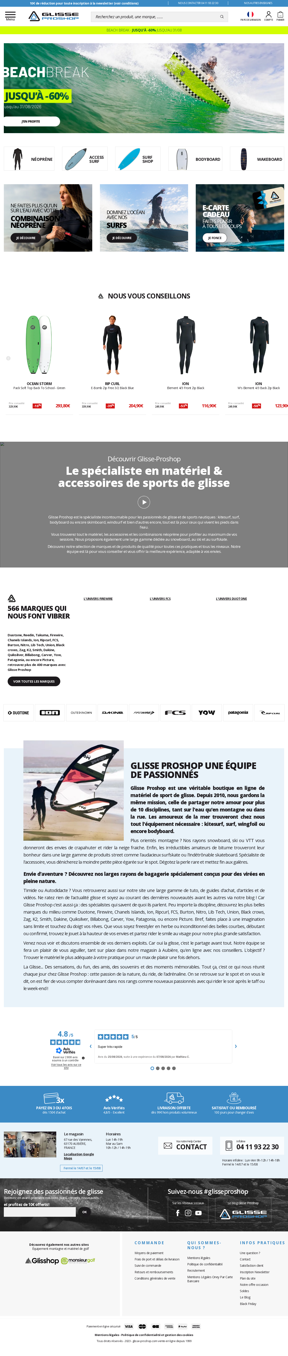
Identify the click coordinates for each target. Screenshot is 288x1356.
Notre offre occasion (254, 1284)
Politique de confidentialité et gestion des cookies (157, 1335)
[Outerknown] (81, 712)
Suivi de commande (148, 1265)
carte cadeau (204, 186)
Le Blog (245, 1297)
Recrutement (196, 1270)
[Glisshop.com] (42, 1261)
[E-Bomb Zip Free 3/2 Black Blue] (112, 348)
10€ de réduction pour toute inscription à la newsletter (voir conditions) (84, 3)
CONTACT (191, 1146)
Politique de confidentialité (205, 1264)
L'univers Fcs (160, 598)
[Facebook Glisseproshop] (178, 1213)
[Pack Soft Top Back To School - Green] (39, 348)
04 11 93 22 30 (257, 1146)
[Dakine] (113, 712)
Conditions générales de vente (155, 1278)
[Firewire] (144, 712)
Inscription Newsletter (254, 1272)
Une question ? (250, 1253)
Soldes (244, 1291)
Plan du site (247, 1278)
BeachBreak (12, 45)
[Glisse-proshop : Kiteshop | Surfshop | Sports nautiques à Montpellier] (53, 16)
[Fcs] (175, 712)
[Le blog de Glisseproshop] (243, 1214)
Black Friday (248, 1304)
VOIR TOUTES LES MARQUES (34, 681)
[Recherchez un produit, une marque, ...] (222, 17)
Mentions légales (198, 1258)
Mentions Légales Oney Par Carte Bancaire (210, 1279)
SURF (103, 186)
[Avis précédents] (91, 1046)
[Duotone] (18, 712)
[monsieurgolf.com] (78, 1261)
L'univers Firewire (98, 598)
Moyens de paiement (149, 1253)
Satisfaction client (251, 1265)
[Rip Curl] (269, 712)
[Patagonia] (238, 712)
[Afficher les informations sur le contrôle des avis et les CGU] (83, 1058)
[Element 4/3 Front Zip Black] (185, 348)
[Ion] (50, 712)
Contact (245, 1259)
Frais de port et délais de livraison (157, 1259)
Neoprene (11, 186)
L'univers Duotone (231, 598)
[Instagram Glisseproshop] (188, 1213)
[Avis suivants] (236, 1046)
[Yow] (207, 712)
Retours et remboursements (154, 1272)
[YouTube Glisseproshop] (198, 1213)
